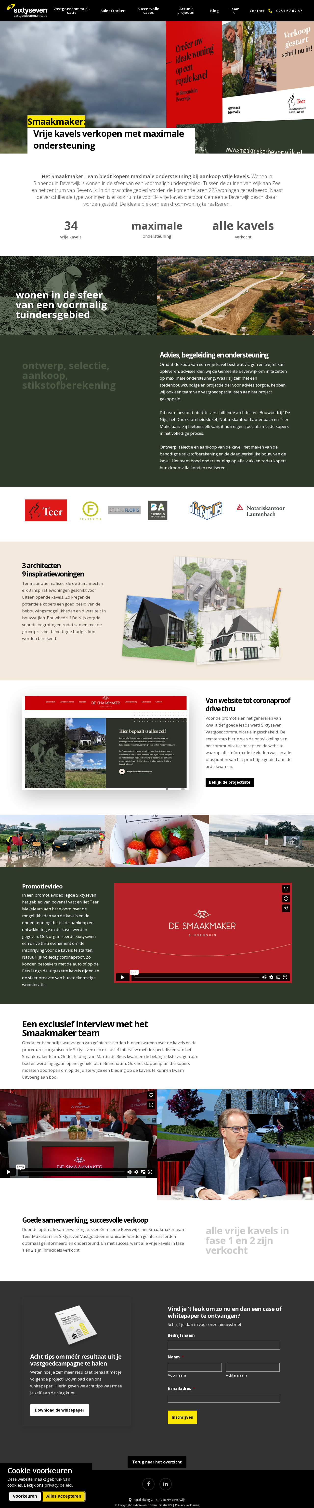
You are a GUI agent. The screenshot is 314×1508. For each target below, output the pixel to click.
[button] (230, 782)
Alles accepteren (63, 1496)
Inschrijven (182, 1417)
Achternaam (236, 1375)
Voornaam (177, 1375)
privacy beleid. (58, 1485)
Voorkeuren (25, 1496)
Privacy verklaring (187, 1505)
